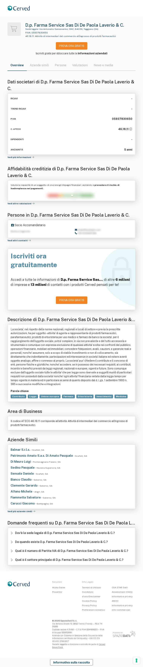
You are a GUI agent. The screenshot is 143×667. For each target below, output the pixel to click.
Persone (60, 65)
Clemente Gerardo (24, 485)
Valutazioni (80, 65)
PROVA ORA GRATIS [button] (71, 45)
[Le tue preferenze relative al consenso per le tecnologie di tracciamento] (136, 660)
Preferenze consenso (93, 610)
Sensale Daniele (23, 473)
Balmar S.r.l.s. (21, 450)
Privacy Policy (89, 605)
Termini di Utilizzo (91, 587)
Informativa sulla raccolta (71, 662)
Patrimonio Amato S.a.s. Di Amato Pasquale (42, 455)
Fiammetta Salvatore (26, 497)
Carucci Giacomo (23, 503)
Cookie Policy (89, 601)
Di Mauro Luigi (21, 461)
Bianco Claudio (21, 479)
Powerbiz (57, 592)
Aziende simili (39, 65)
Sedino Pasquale (23, 467)
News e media (103, 65)
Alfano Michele (22, 491)
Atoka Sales (58, 587)
